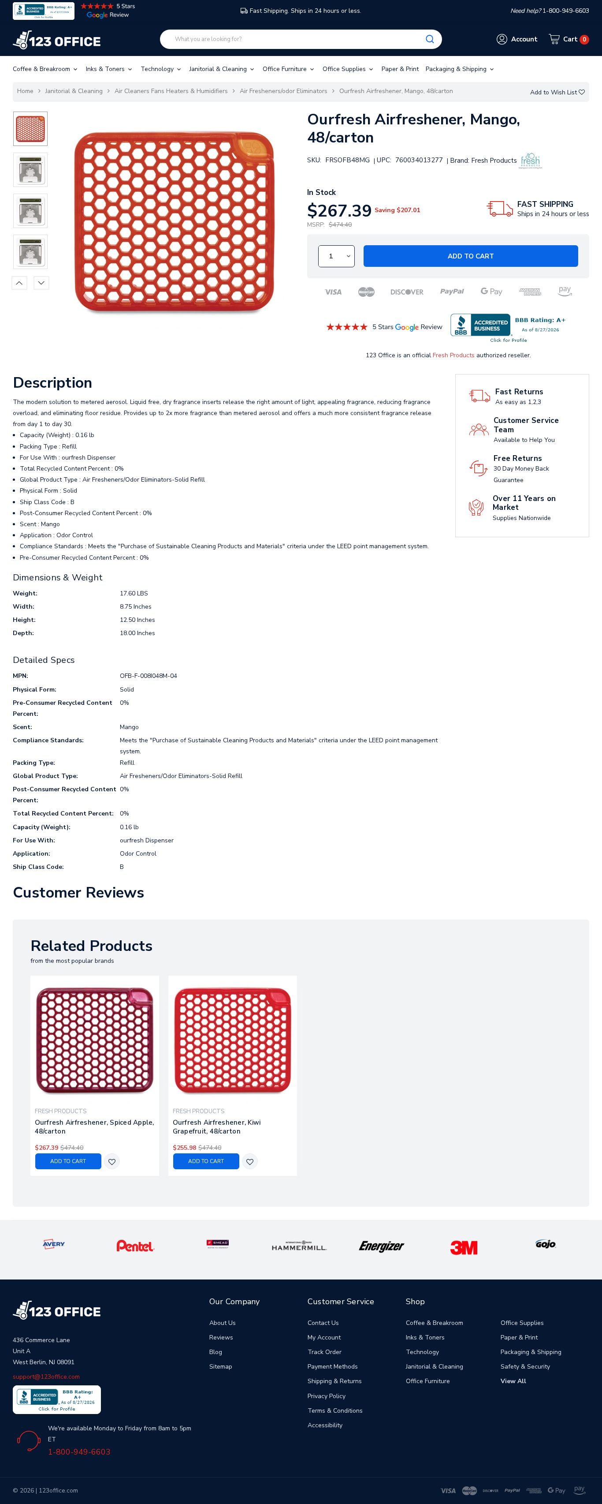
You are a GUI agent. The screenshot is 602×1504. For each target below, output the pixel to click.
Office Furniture (285, 69)
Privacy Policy (327, 1396)
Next (41, 282)
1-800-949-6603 (79, 1452)
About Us (222, 1323)
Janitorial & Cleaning (219, 69)
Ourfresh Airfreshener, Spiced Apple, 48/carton (94, 1127)
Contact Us (323, 1323)
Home (25, 91)
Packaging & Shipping (457, 69)
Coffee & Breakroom (42, 69)
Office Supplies (345, 69)
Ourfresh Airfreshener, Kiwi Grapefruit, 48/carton (217, 1127)
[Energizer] (382, 1246)
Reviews (221, 1337)
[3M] (463, 1247)
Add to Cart (471, 256)
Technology (158, 69)
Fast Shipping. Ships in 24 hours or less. (305, 11)
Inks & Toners (106, 69)
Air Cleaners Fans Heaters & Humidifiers (171, 91)
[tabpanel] (95, 1076)
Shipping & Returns (335, 1381)
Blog (215, 1352)
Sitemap (220, 1366)
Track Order (325, 1352)
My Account (324, 1337)
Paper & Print (400, 69)
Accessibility (325, 1425)
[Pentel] (136, 1245)
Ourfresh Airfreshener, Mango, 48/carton (396, 91)
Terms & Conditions (335, 1411)
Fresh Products (454, 355)
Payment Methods (333, 1366)
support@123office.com (46, 1377)
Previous (19, 282)
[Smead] (218, 1243)
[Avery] (54, 1243)
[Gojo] (545, 1243)
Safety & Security (525, 1366)
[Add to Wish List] (112, 1162)
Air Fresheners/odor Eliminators (283, 91)
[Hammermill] (300, 1245)
